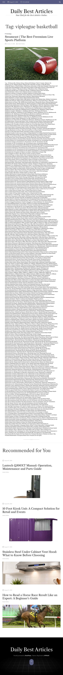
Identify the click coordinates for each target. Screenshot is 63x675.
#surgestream (45, 386)
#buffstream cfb (35, 109)
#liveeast (29, 204)
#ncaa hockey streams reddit (32, 251)
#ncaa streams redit (29, 256)
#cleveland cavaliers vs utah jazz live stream (16, 133)
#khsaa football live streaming (12, 199)
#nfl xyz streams (9, 272)
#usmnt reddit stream (38, 413)
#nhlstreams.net (9, 279)
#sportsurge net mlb (34, 348)
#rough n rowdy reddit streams (13, 329)
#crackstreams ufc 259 (48, 149)
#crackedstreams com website (24, 140)
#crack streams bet (32, 137)
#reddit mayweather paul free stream (14, 301)
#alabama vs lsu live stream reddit (13, 94)
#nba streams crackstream (24, 243)
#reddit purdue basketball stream (13, 313)
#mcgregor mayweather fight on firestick (30, 215)
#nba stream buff (27, 238)
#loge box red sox (17, 206)
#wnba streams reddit (10, 428)
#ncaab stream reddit (22, 259)
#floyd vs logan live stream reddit (45, 168)
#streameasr (54, 367)
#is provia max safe (9, 197)
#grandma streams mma (23, 182)
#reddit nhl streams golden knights (37, 309)
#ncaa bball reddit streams (40, 250)
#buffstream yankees (32, 112)
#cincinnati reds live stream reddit (33, 130)
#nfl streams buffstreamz (42, 269)
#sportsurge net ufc (21, 351)
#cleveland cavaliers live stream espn (33, 131)
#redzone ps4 (19, 320)
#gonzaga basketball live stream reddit (36, 175)
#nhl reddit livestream (22, 276)
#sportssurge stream (18, 342)
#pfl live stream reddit (40, 287)
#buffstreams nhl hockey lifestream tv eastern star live (18, 116)
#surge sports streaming (35, 386)
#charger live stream (37, 128)
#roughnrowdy (8, 331)
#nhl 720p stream (28, 275)
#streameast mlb (45, 376)
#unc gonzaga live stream (41, 411)
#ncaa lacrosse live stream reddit (48, 251)
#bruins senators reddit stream (12, 105)
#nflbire (20, 272)
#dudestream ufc (26, 157)
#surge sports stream (23, 386)
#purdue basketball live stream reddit (21, 288)
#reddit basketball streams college (13, 291)
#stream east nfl (18, 362)
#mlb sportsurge (19, 224)
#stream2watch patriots (19, 367)
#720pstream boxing (43, 88)
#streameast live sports (10, 376)
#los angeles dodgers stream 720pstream (33, 206)
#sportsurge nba (34, 345)
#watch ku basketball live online (24, 419)
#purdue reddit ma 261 (36, 288)
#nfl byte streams (52, 263)
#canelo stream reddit (48, 121)
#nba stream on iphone (42, 240)
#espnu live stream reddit (11, 166)
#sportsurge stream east (33, 353)
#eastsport (35, 163)
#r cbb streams (54, 288)
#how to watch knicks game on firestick (32, 190)
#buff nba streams (24, 105)
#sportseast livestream (46, 338)
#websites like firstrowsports (29, 423)
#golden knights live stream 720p (28, 172)
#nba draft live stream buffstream (13, 235)
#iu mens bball (43, 197)
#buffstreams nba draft (23, 115)
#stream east (24, 359)
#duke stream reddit (10, 159)
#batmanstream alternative (24, 96)
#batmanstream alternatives (38, 96)
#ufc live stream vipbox (11, 407)
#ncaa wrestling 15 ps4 (31, 257)
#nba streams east (36, 243)
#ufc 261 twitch (17, 403)
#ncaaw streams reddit (22, 262)
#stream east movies (37, 360)
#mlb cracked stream (53, 221)
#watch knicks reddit (10, 419)
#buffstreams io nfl (18, 113)
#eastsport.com (42, 163)
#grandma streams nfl (46, 182)
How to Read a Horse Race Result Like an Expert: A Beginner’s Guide (29, 596)
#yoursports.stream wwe (23, 435)
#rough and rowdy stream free (12, 328)
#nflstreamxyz (19, 275)
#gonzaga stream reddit (41, 177)
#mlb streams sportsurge (32, 226)
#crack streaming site (21, 137)
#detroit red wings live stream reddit (14, 155)
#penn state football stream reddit (25, 287)
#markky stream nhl (34, 210)
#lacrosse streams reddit (45, 200)
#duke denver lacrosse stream (46, 157)
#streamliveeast (46, 384)
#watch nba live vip (52, 419)
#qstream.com (46, 288)
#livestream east (36, 204)
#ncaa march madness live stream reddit (45, 253)
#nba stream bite (18, 238)
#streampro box (54, 384)
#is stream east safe (19, 197)
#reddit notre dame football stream (27, 310)
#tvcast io (36, 389)
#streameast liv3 (50, 370)
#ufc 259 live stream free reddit (13, 401)
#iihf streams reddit (30, 196)
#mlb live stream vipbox (27, 222)
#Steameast (46, 357)
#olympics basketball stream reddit (13, 284)
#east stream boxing (27, 162)
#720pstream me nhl (35, 90)
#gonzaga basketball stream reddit (13, 177)
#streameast (8, 369)
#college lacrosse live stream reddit (47, 134)
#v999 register (48, 413)
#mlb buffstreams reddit (41, 221)
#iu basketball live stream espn (32, 197)
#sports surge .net (18, 337)
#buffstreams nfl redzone (35, 115)
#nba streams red (40, 244)
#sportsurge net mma (45, 348)
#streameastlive (20, 382)
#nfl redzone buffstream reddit (12, 266)
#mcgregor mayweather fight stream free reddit (16, 216)
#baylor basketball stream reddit (31, 97)
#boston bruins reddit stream (28, 102)
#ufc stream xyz (38, 409)
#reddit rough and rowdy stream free (47, 313)
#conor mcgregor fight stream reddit (31, 135)
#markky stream (25, 210)
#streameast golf (32, 370)
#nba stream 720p (9, 238)
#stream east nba (46, 360)
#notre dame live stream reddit (48, 279)
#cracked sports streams (11, 138)
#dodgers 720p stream (34, 156)
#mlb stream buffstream (39, 224)
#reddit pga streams (20, 312)
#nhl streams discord (36, 278)
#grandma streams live (10, 182)
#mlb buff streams (9, 221)
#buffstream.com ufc (43, 112)
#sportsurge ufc (19, 354)
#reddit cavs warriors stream (40, 291)
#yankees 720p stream (36, 433)
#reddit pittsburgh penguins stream (47, 312)
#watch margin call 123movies (39, 419)
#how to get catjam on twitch (12, 188)
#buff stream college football (51, 105)
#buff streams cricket (48, 106)
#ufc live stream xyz (22, 407)
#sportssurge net (18, 341)
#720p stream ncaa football (27, 87)
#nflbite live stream (33, 272)
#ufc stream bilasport (18, 409)
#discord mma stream (46, 155)
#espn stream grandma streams (48, 165)
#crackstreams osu (23, 147)
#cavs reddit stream (50, 124)
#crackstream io (20, 141)
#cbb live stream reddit (31, 125)
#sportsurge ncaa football (11, 347)
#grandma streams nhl (10, 184)
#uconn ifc (23, 392)
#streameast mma (9, 378)
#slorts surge (29, 334)
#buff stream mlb (9, 106)
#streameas (48, 367)
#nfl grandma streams (26, 265)
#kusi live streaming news (21, 200)
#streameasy (38, 382)
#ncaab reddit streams (10, 259)
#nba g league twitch (27, 235)
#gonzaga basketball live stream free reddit (15, 175)
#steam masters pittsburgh (36, 357)
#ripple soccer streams (30, 323)
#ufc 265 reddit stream (24, 404)
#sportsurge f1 (39, 344)
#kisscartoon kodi (24, 199)
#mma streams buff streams (11, 231)
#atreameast (15, 96)
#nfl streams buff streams (29, 269)
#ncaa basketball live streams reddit (14, 248)
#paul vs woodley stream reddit (41, 285)
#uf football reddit (31, 392)
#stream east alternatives (46, 359)
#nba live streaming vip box (12, 237)
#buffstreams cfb (9, 113)
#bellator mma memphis (10, 100)
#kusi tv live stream (33, 200)
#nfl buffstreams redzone (42, 263)
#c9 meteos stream (9, 121)
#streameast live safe (43, 375)
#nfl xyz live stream (45, 271)
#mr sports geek (9, 232)
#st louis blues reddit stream (12, 357)
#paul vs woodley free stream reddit (24, 285)
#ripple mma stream (36, 322)
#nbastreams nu (18, 247)
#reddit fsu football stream (48, 294)
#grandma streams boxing (25, 179)
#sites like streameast (20, 334)
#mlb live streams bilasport (51, 222)
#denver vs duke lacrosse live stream (31, 153)
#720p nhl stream (19, 86)
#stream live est (25, 363)
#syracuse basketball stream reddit (13, 388)
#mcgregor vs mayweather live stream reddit (40, 216)
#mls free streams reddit (11, 229)
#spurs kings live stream (33, 356)
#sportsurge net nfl (20, 350)
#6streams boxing (18, 84)
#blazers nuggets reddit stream (24, 100)
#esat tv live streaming (34, 165)
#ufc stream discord (29, 409)
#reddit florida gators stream (33, 294)
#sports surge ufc (27, 338)
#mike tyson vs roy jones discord (31, 219)
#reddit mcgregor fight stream (30, 301)
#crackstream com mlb (47, 140)
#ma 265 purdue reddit (20, 207)
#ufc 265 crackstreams (27, 403)
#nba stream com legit (50, 238)
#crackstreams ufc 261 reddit (23, 150)
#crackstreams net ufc (48, 146)
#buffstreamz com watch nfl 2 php (13, 119)
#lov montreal (46, 206)
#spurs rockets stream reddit (47, 356)
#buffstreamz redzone (40, 119)
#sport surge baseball (39, 335)
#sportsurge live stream (49, 344)
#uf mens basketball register (22, 394)
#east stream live (36, 162)
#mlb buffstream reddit (29, 221)
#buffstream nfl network (11, 112)
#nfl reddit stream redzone (39, 265)
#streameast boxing (37, 369)
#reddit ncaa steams (10, 304)
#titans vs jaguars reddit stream (13, 389)
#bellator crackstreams (51, 99)
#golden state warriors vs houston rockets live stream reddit (20, 174)
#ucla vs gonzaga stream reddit (13, 392)
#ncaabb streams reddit (34, 259)
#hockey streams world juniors (34, 187)
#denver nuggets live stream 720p (13, 153)
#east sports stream (10, 162)
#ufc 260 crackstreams (26, 401)
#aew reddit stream (10, 91)
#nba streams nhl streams (11, 244)
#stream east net (9, 362)
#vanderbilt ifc (8, 414)
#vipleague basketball (24, 416)
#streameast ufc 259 (18, 381)
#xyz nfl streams (21, 432)
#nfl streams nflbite (10, 271)
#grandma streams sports (11, 185)
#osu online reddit (45, 284)
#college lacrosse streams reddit (13, 135)
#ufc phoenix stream (33, 407)
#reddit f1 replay (21, 294)
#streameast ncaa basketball (40, 378)
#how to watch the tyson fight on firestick (15, 193)
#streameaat (35, 367)
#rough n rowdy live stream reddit (29, 328)
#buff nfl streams (34, 105)
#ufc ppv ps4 (41, 407)
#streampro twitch (9, 385)
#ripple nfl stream (19, 323)
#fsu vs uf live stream (42, 171)
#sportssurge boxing (38, 340)
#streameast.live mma (10, 382)
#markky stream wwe (44, 210)
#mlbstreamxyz (37, 228)
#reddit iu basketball (35, 297)
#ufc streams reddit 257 (11, 410)
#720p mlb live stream (35, 84)
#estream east (21, 166)
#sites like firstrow (9, 334)
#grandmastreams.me (21, 187)
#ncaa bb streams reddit (27, 250)
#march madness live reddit (12, 209)
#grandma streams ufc (23, 185)
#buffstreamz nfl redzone (28, 119)
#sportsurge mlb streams (11, 345)
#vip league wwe (29, 414)
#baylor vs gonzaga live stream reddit (14, 99)
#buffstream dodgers (10, 110)
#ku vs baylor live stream (50, 199)
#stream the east (49, 366)
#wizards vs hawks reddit (23, 426)
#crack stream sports (45, 135)
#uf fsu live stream (9, 394)
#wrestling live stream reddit (49, 428)
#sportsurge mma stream (23, 345)
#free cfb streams (21, 169)
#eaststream (49, 163)
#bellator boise (41, 99)
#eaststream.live (9, 165)
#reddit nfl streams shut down (39, 307)
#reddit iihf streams (24, 297)
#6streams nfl (26, 84)
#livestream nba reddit (46, 204)
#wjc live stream (34, 426)
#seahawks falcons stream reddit (43, 332)
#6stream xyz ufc (9, 84)
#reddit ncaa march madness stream (27, 303)
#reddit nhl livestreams (22, 309)
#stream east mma (27, 360)
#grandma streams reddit (22, 184)
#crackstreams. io (35, 150)
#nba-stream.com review (20, 246)
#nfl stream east (45, 268)
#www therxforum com (10, 432)
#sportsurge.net (9, 356)
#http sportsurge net (48, 194)
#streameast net (51, 378)
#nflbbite (15, 272)
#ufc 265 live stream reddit (11, 404)
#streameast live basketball (45, 372)
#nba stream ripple (10, 241)
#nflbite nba (42, 272)
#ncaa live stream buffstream (28, 253)
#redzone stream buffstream (30, 320)
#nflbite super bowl (40, 273)
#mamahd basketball (43, 207)
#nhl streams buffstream (42, 276)
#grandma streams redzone (36, 184)
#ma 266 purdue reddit (32, 207)
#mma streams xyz (38, 231)
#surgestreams (52, 386)
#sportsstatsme (29, 340)
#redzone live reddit (10, 320)
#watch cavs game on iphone (34, 417)
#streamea (28, 367)
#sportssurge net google (29, 341)
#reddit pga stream (10, 312)
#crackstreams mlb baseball (23, 144)
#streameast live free (33, 373)
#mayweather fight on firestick (37, 212)
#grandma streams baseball (11, 179)
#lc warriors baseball (48, 202)
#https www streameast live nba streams (15, 196)
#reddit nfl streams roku (26, 307)
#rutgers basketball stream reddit (34, 331)
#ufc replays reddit (50, 407)
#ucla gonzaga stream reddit (30, 391)
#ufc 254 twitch (44, 394)
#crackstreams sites (43, 147)
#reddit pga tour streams (32, 312)
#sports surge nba (9, 338)
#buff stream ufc (28, 106)
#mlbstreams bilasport (10, 228)
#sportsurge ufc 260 (39, 354)
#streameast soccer (39, 379)
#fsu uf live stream (24, 171)
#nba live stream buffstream (40, 235)
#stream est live (49, 362)
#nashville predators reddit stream (36, 232)
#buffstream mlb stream (28, 110)
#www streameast (41, 431)
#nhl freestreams (46, 275)
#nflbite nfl (48, 272)
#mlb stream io (17, 225)
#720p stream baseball (42, 86)
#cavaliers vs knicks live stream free (23, 124)
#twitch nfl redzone (10, 391)
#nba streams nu (22, 244)
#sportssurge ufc (39, 342)
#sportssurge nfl (9, 342)
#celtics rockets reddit (41, 127)
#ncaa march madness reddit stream (14, 254)
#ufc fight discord (43, 404)
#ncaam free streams (20, 260)
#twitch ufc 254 (19, 391)
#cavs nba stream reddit (38, 124)
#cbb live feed (21, 125)
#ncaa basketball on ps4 (29, 248)
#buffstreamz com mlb (25, 118)
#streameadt (41, 367)
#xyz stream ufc (38, 432)
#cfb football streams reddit (12, 128)
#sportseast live (36, 338)
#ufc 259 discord (33, 400)
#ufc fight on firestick (25, 406)
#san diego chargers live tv (27, 332)
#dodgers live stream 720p (46, 156)
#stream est (42, 362)
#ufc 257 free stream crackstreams (13, 398)
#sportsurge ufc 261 (49, 354)
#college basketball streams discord (47, 133)
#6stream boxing (20, 83)
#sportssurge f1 (47, 340)
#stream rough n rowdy (24, 366)
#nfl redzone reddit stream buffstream (45, 266)
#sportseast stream (9, 340)
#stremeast (35, 385)
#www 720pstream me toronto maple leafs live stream (27, 429)
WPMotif (46, 655)
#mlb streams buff (25, 225)
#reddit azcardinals (48, 290)
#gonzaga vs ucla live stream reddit (14, 178)
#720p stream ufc (50, 87)
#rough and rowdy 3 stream (47, 325)
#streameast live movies (11, 375)
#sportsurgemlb (17, 356)
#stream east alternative (33, 359)
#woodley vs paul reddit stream (34, 428)
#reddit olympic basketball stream (45, 310)
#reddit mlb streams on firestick (47, 301)
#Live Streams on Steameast (12, 204)
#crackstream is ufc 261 (30, 141)
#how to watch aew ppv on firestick (45, 188)
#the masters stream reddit (46, 388)
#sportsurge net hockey (23, 348)
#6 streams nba (12, 83)
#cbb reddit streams (43, 125)
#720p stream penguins (39, 87)
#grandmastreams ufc (10, 187)
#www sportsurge (9, 431)
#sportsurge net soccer (10, 351)
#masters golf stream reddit (22, 212)
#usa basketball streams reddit (25, 413)
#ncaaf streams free (10, 260)
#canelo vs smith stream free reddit (34, 122)
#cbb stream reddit (10, 127)
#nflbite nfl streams (10, 273)
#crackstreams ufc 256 (22, 149)
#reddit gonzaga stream (25, 295)
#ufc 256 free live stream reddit (13, 395)
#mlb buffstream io (18, 221)
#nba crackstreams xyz (21, 234)
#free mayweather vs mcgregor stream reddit (38, 169)
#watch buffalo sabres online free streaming (15, 417)
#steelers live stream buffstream (13, 359)
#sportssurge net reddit (51, 341)
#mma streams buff (42, 229)
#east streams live (52, 162)
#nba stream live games (31, 240)
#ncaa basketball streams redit (12, 250)
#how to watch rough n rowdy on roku (14, 191)
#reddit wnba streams (49, 319)
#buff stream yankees (38, 106)
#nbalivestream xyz (32, 246)
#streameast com (46, 369)
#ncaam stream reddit (10, 262)
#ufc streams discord (48, 409)
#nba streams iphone (46, 243)
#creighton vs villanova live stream (22, 152)
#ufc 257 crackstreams (40, 395)
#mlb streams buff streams (37, 225)
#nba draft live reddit (43, 234)
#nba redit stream (43, 237)
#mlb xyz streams (43, 226)
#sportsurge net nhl (30, 350)
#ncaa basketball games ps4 (42, 247)
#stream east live (9, 360)
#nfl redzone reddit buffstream (28, 266)
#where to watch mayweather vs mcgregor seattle (42, 425)
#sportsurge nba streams (45, 345)
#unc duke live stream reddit (27, 411)
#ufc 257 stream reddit (44, 398)
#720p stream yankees (10, 88)
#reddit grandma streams (37, 295)
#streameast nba (28, 378)
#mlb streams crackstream (11, 226)
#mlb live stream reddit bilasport (13, 222)
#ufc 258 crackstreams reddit (12, 400)
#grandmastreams (33, 185)
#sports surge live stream (51, 337)
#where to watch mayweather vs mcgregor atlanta (17, 425)
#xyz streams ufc (26, 433)
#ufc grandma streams (47, 406)
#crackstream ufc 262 (42, 141)
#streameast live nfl (33, 375)
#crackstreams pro (32, 147)
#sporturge (24, 356)
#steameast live (53, 357)
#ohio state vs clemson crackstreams (46, 281)
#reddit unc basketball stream (12, 319)
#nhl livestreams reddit (10, 276)
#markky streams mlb (10, 212)
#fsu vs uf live (32, 171)
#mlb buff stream (53, 219)
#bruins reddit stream (50, 103)
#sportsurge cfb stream (10, 344)
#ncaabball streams (45, 259)
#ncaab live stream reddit (44, 257)
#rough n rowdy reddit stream (46, 328)
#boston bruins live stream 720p (12, 102)
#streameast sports (49, 379)
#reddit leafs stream (10, 298)
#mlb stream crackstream (51, 224)
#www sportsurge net (31, 431)
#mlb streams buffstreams (50, 225)
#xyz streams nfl (9, 433)
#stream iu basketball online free (13, 363)
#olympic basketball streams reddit (13, 282)
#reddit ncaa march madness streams (45, 303)
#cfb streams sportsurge (25, 128)
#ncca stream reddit (33, 262)
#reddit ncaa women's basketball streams (26, 304)
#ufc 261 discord (9, 403)
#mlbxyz (51, 228)
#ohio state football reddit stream (13, 281)
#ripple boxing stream (24, 322)
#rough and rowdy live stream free (29, 326)
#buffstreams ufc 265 (47, 116)
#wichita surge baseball (11, 426)
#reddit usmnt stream (37, 319)
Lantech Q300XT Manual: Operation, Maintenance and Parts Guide (27, 467)
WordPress (28, 655)
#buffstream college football (46, 109)
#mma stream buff (32, 229)
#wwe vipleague (9, 429)
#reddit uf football (52, 316)
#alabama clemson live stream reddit (31, 91)
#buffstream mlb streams (41, 110)
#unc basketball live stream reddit (25, 410)
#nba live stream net (52, 235)
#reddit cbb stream (53, 291)
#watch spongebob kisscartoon (35, 422)
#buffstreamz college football (12, 118)
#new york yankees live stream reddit (14, 263)
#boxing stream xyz (21, 103)
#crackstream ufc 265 (10, 143)
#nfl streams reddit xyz (34, 271)
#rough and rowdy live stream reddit (48, 326)
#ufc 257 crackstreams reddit (12, 397)
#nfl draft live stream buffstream (13, 265)
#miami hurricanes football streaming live (35, 218)
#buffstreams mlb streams (42, 113)
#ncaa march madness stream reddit (32, 254)
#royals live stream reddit (19, 331)
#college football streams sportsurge (29, 134)
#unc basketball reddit (40, 410)
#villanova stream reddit (18, 414)
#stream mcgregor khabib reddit (13, 364)
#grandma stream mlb (28, 178)
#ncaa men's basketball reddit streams (14, 256)
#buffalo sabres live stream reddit (42, 108)
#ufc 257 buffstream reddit (27, 395)
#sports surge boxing (40, 337)
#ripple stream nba (10, 325)
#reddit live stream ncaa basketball (24, 298)
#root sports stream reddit (33, 325)
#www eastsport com (45, 429)
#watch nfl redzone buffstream (26, 420)
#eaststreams (24, 165)
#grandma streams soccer (49, 184)
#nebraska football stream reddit (47, 262)
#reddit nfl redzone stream (47, 306)
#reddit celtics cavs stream (11, 293)
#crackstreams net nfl (37, 146)
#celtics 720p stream (30, 127)
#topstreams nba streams (27, 389)
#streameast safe (30, 379)
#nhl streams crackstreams (24, 278)
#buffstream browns (26, 109)
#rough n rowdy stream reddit (28, 329)
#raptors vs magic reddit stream (35, 290)
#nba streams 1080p (20, 241)
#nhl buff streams (37, 275)
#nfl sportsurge (18, 268)
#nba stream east (20, 240)
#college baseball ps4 (32, 133)
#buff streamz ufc (29, 108)
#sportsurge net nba (10, 350)
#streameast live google (45, 373)
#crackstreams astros (31, 143)
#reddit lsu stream (38, 298)
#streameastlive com (29, 382)
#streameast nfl (9, 379)
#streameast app (27, 369)
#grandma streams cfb (10, 181)
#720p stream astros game (30, 86)
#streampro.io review (19, 385)
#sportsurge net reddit (41, 350)
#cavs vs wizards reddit (11, 125)
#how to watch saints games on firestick (35, 191)
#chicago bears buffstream (49, 128)
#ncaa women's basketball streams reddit (15, 257)
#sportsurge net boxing (41, 347)
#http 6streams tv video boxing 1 (13, 194)
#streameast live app (32, 372)
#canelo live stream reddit (35, 121)
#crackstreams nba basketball (12, 146)
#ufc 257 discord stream (26, 397)
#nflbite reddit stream (20, 273)
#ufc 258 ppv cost (24, 400)
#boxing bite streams (40, 102)
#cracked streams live (10, 140)
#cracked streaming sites (48, 138)
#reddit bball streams (27, 291)
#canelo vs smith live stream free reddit (15, 122)
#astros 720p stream (28, 94)
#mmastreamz (46, 231)
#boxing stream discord (10, 103)
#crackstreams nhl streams (11, 147)
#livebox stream (23, 204)
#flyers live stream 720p (11, 169)
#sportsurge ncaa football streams (26, 347)
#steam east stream (24, 357)
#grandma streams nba (35, 182)
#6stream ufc (48, 83)
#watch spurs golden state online (13, 423)
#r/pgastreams (22, 290)
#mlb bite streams (43, 219)
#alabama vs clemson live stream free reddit (16, 93)
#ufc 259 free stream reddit (45, 400)
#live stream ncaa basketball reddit (40, 203)
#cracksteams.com (36, 140)
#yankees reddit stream (11, 435)
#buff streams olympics (19, 108)
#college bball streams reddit (12, 134)
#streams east (28, 385)
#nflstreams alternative (10, 275)
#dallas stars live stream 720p (38, 152)
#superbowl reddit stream (11, 386)
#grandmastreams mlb (44, 185)
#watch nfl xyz (38, 420)
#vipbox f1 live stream (51, 414)
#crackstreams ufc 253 (10, 149)
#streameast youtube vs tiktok (40, 381)
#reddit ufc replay (48, 317)
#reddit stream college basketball (44, 315)
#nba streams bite (42, 241)
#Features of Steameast (38, 166)
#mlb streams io (22, 226)
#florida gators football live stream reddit (15, 168)
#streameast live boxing (11, 373)
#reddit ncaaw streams (34, 306)
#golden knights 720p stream (12, 172)
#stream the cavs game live (38, 366)
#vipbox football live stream (12, 416)
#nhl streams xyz (46, 278)
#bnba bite (51, 100)
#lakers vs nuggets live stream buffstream (32, 202)
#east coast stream (33, 160)
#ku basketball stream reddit (36, 199)
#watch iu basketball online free (49, 417)
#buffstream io (19, 110)
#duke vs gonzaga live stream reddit (37, 159)
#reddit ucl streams (42, 316)
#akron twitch (18, 91)
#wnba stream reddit (44, 426)
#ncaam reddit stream (44, 260)
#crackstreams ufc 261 (10, 150)
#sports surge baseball (28, 337)
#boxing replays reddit (51, 102)
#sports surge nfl (18, 338)
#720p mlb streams (9, 86)
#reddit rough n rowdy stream (12, 315)
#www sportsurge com (20, 431)
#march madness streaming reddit (45, 209)
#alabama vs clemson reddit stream (36, 93)
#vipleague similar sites (44, 416)
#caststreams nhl (9, 124)
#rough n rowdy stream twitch (44, 329)
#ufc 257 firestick (36, 397)
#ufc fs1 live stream (36, 406)
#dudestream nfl (9, 157)
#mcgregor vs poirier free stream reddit (14, 218)
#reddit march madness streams (13, 300)
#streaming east (19, 384)
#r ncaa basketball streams (11, 290)
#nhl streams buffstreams (11, 278)
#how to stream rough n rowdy (28, 188)
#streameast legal (41, 370)
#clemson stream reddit (48, 130)
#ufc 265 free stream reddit (40, 403)
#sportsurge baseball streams (51, 342)
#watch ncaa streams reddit (12, 420)
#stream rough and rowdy (11, 366)
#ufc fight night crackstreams (12, 406)
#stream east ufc (35, 362)
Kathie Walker (21, 43)
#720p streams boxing (21, 88)
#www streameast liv (52, 431)
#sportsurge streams (10, 354)
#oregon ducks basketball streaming (31, 284)
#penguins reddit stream (11, 287)
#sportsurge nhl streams (11, 353)
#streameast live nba (22, 375)
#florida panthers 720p (31, 168)
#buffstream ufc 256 (22, 112)
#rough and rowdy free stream (12, 326)
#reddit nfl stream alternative (12, 307)
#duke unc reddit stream (22, 159)
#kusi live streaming (10, 200)
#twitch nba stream (45, 389)
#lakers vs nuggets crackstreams (13, 202)
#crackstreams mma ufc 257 (51, 144)
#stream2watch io (9, 367)
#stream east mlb (18, 360)
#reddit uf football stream (11, 317)
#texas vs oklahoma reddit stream (31, 388)
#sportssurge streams (29, 342)
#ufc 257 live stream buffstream (30, 398)
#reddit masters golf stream (28, 300)
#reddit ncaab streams (10, 306)
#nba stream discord (10, 240)
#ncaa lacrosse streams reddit (12, 253)
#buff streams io (9, 108)
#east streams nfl (9, 163)
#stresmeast (42, 385)
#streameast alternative (17, 369)
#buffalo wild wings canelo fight (13, 109)
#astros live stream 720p (48, 94)
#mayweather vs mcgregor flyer (12, 215)
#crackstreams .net (21, 143)
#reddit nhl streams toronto (12, 310)
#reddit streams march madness (13, 316)
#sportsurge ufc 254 (29, 354)
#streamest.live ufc (10, 384)
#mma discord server (23, 229)
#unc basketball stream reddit (12, 411)
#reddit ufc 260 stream (38, 317)
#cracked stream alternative (24, 138)
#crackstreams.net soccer (47, 150)
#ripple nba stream (10, 323)
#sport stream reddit (29, 335)
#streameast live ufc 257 (23, 376)
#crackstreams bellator (42, 143)
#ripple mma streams (46, 322)
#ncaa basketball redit (41, 248)
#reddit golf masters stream (12, 295)
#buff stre (41, 105)
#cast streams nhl (47, 122)
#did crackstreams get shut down (32, 155)
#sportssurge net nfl (40, 341)
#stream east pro (26, 362)
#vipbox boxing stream (39, 414)
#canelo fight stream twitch (21, 121)
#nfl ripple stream (9, 268)
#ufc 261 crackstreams (49, 401)
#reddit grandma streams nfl (12, 297)
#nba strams (51, 237)
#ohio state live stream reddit (29, 281)
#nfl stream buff (26, 268)
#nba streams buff (51, 241)
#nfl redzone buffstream (52, 265)
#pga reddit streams (51, 287)
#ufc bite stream (35, 404)
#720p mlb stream (45, 84)
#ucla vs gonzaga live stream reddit (47, 391)
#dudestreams (34, 157)
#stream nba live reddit (27, 364)
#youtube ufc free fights (36, 435)
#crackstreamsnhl (9, 152)
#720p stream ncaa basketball (12, 87)
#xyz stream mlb (29, 432)
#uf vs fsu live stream (34, 394)
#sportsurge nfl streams (41, 351)
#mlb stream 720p (28, 224)
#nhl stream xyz (32, 276)
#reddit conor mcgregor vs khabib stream (41, 293)
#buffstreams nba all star (11, 115)
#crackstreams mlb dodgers (37, 144)
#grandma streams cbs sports (39, 179)
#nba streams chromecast (11, 243)
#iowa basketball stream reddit (43, 196)
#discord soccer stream (22, 156)
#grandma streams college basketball (26, 181)
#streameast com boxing (11, 370)
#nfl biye (33, 263)
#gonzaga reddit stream (28, 177)
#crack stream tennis (10, 137)
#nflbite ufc (48, 273)
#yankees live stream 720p (49, 433)
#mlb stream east (9, 225)
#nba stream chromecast (38, 238)
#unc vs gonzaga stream (11, 413)
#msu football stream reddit (20, 232)
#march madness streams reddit (13, 210)
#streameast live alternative (20, 372)
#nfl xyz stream (54, 271)
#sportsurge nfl (30, 351)
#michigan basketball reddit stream (13, 219)
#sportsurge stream (22, 353)
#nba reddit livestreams (25, 237)
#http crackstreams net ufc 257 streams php (32, 194)
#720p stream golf (53, 86)
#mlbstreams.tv (29, 228)
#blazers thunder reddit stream (40, 100)
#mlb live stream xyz (39, 222)
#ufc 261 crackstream (38, 401)
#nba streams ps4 (31, 244)
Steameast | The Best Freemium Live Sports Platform (29, 38)
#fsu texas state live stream (12, 171)
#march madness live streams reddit (28, 209)
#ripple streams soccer (20, 325)
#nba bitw (12, 234)
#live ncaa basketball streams (12, 203)
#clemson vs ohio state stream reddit (14, 131)
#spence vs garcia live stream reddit (14, 335)
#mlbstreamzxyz (45, 228)
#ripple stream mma (53, 323)
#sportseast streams (20, 340)
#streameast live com (22, 373)
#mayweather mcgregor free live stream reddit (16, 213)
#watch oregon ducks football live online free (16, 422)
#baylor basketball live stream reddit (14, 97)
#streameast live (9, 372)
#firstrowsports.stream (49, 166)
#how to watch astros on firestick (13, 190)
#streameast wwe (28, 381)
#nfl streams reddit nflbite (21, 271)
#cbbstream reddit (20, 127)
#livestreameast (9, 206)
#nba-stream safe (9, 246)
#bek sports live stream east (31, 99)
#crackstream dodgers (10, 141)
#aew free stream (44, 90)
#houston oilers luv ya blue (49, 187)
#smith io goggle (37, 334)
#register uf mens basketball (12, 322)
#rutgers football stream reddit (12, 332)
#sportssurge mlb (9, 341)
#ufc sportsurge (9, 409)
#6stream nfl (28, 83)
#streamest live (52, 382)
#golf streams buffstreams (41, 174)
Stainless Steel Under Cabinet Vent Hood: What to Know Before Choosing (29, 553)
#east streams (44, 162)
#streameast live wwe (34, 376)
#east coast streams (43, 160)
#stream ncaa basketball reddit (41, 364)
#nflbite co (25, 272)
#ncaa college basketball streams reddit (15, 251)
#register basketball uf (42, 320)
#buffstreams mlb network (29, 113)
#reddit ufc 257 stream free (25, 317)
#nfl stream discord (35, 268)
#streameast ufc (9, 381)
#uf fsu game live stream (42, 392)
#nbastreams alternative (51, 246)
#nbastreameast (41, 246)
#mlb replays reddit (10, 224)
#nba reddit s (35, 237)
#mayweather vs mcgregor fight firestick (38, 213)
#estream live (28, 166)
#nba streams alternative (32, 241)
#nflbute (54, 273)
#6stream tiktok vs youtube (37, 83)
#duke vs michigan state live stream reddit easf (16, 160)
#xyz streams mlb (46, 432)
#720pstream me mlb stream (12, 90)
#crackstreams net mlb (25, 146)
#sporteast (48, 335)
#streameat (44, 382)
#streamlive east (38, 384)
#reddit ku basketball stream (47, 297)
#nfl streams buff (19, 269)
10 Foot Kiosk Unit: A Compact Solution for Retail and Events (30, 510)
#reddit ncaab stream (42, 304)
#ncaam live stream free (32, 260)
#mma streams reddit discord (26, 231)
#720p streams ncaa (32, 88)
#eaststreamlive (17, 165)
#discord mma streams (10, 156)
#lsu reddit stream (9, 207)
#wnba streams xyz (21, 428)
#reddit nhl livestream (10, 309)
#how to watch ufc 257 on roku (34, 193)
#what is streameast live (42, 423)
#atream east (8, 96)
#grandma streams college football (43, 181)
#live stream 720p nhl (25, 203)
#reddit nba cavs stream (11, 303)
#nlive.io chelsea (17, 279)
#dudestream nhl (17, 157)
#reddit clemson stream (25, 293)
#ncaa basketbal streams (28, 247)
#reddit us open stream (26, 319)
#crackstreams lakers (10, 144)
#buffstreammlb (52, 112)
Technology (8, 33)
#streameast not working (19, 379)
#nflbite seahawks (30, 273)
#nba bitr (7, 234)
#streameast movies (19, 378)
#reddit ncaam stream (22, 306)
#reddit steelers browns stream (28, 315)
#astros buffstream (37, 94)
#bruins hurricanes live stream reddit (36, 103)
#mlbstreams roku (20, 228)
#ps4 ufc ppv (8, 288)
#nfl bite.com (27, 263)
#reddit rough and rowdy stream (30, 313)
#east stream (18, 162)
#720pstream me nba (24, 90)
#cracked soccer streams (43, 137)
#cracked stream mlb (37, 138)
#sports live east (9, 337)
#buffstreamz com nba (36, 118)
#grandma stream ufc (39, 178)
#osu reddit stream (10, 285)
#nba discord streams (32, 234)
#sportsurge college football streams (26, 344)
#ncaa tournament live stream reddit (44, 256)
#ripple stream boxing (41, 323)
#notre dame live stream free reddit (31, 279)
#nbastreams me (9, 247)
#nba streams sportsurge (52, 244)
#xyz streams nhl (17, 433)
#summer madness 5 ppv (51, 385)
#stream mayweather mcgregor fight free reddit (41, 363)
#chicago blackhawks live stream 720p (14, 130)
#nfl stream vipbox (9, 269)
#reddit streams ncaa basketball (29, 316)
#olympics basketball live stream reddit (32, 282)
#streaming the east (28, 384)
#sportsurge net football (11, 348)
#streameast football (22, 370)
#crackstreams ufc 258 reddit (35, 149)
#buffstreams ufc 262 (37, 116)
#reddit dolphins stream (11, 294)
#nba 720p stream (49, 232)
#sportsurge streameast (45, 353)
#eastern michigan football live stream (23, 163)
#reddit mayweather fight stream (43, 300)
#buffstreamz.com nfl (51, 119)
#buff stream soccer (19, 106)
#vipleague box (34, 416)
